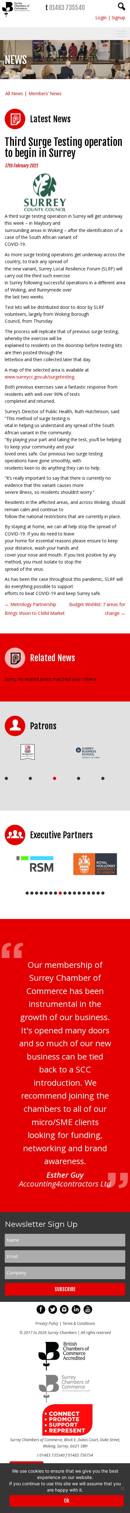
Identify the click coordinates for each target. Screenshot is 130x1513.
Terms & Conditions (78, 1323)
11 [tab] (74, 893)
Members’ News (45, 93)
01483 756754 (80, 1455)
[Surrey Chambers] (16, 19)
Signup (118, 17)
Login (101, 17)
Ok (66, 1501)
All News (14, 93)
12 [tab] (79, 893)
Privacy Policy (46, 1323)
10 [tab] (69, 893)
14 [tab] (88, 893)
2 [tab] (30, 778)
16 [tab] (98, 893)
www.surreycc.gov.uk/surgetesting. (40, 377)
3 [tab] (54, 778)
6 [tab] (50, 893)
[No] (122, 1488)
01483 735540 (67, 8)
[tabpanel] (32, 752)
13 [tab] (84, 893)
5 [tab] (102, 778)
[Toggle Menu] (122, 34)
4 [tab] (78, 778)
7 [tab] (55, 893)
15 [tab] (93, 893)
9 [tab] (65, 893)
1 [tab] (6, 778)
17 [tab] (102, 893)
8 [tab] (60, 893)
